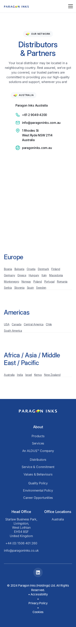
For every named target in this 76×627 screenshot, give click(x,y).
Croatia (31, 269)
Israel (28, 374)
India (20, 374)
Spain (30, 287)
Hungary (34, 275)
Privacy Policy (38, 603)
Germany (9, 275)
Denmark (43, 269)
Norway (26, 281)
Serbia (8, 287)
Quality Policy (38, 483)
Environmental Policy (38, 490)
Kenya (38, 374)
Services (38, 443)
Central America (33, 324)
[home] (16, 6)
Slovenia (19, 287)
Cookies (38, 612)
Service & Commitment (38, 467)
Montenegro (11, 281)
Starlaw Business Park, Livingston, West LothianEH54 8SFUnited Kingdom (21, 527)
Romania (62, 281)
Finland (55, 269)
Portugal (49, 281)
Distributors (38, 460)
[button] (69, 6)
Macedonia (56, 275)
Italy (44, 275)
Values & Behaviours (38, 474)
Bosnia (8, 269)
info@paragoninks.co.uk (21, 550)
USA (6, 324)
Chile (49, 324)
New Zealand (52, 374)
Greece (21, 275)
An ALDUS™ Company (38, 451)
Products (38, 436)
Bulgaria (19, 269)
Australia (9, 374)
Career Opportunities (38, 498)
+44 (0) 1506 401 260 (21, 543)
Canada (16, 324)
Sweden (41, 287)
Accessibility (39, 594)
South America (13, 330)
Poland (37, 281)
